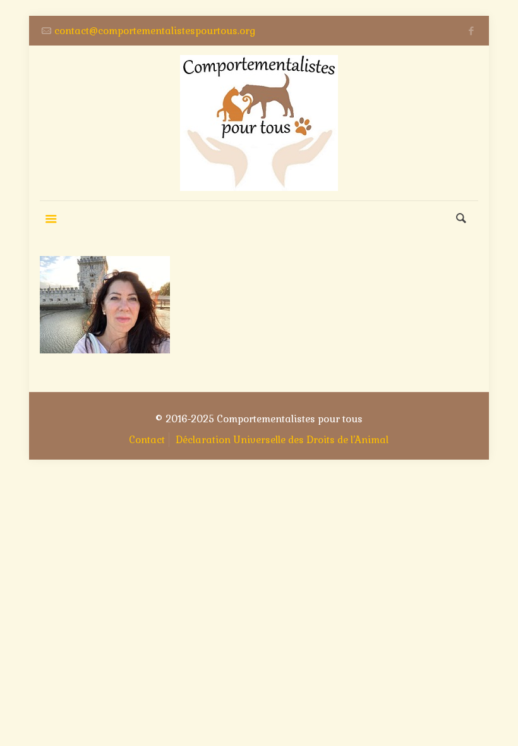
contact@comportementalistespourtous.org (154, 31)
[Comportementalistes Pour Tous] (259, 123)
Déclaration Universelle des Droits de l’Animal (282, 440)
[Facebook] (471, 31)
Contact (147, 440)
